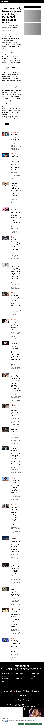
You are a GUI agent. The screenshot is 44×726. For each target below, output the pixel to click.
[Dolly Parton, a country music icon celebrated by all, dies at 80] (5, 589)
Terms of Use (24, 704)
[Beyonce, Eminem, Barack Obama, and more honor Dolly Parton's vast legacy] (5, 406)
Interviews (13, 504)
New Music (13, 153)
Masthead (18, 676)
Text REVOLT (33, 678)
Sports (12, 236)
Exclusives (13, 319)
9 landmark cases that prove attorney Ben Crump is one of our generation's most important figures (16, 645)
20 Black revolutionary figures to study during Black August (15, 137)
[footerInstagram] (15, 701)
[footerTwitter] (26, 701)
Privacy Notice (30, 704)
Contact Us (32, 676)
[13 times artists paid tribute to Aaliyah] (5, 429)
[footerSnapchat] (21, 701)
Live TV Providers (5, 678)
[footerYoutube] (29, 701)
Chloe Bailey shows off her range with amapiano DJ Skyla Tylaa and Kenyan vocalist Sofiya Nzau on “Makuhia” (16, 189)
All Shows (4, 675)
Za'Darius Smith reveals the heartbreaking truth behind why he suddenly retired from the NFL (15, 244)
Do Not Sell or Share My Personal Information (34, 723)
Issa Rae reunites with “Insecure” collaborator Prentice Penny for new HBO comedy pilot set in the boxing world (16, 485)
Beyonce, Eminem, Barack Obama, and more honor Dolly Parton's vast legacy (16, 410)
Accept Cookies (21, 723)
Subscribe (32, 675)
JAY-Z (8, 123)
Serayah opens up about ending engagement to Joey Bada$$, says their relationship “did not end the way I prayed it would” (16, 618)
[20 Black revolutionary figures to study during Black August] (5, 134)
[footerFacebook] (23, 701)
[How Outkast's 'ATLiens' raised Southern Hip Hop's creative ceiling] (5, 321)
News (12, 207)
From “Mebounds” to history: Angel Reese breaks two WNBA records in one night (16, 570)
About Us (18, 675)
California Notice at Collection (17, 705)
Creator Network (5, 681)
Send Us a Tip (19, 678)
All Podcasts (4, 676)
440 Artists (4, 683)
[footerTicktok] (18, 701)
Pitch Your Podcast (5, 679)
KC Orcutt (5, 30)
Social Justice (14, 132)
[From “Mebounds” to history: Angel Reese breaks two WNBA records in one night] (5, 565)
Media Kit (18, 679)
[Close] (42, 719)
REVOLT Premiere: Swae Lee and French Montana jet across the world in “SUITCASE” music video (15, 544)
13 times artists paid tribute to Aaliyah (14, 432)
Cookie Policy (36, 704)
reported (6, 53)
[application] (33, 714)
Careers (17, 681)
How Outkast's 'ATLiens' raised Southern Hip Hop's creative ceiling (15, 325)
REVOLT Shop (33, 679)
